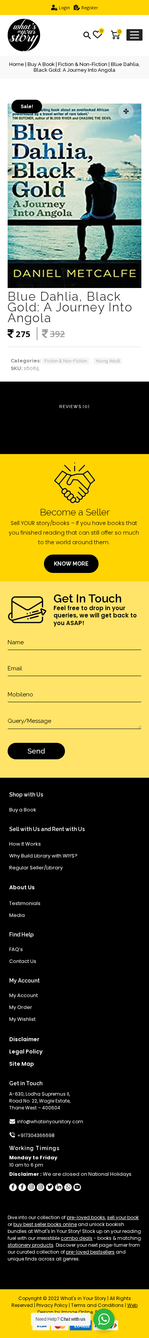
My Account (23, 995)
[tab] (74, 407)
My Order (20, 1007)
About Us (22, 887)
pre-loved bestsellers (90, 1252)
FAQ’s (16, 949)
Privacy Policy (52, 1305)
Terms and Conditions (97, 1305)
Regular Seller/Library (36, 867)
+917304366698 (36, 1135)
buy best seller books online (45, 1224)
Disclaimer (24, 1039)
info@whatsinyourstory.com (50, 1121)
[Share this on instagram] (31, 1187)
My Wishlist (22, 1019)
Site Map (21, 1064)
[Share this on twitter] (49, 1187)
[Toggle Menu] (134, 34)
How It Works (25, 844)
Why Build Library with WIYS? (43, 855)
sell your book (123, 1217)
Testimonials (24, 903)
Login (64, 7)
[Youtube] (77, 1187)
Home (16, 64)
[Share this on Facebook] (13, 1187)
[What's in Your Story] (24, 35)
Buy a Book (41, 64)
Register (89, 7)
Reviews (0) (74, 406)
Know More (71, 564)
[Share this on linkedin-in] (59, 1187)
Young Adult (108, 361)
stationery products (30, 1245)
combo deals (76, 1238)
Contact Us (22, 961)
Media (17, 915)
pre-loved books (86, 1217)
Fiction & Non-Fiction (82, 64)
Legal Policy (25, 1051)
